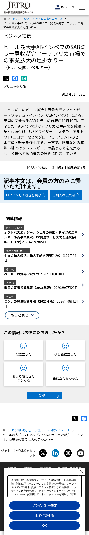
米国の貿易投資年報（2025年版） (29, 287)
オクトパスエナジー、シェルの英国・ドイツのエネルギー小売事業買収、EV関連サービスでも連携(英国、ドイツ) (41, 237)
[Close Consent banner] (81, 471)
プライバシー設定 (44, 505)
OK (44, 525)
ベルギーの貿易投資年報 (22, 274)
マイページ (67, 7)
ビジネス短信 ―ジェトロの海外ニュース (38, 18)
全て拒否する (44, 515)
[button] (22, 315)
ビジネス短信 (17, 36)
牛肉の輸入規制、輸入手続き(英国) (29, 255)
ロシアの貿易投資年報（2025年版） (30, 301)
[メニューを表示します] (82, 7)
